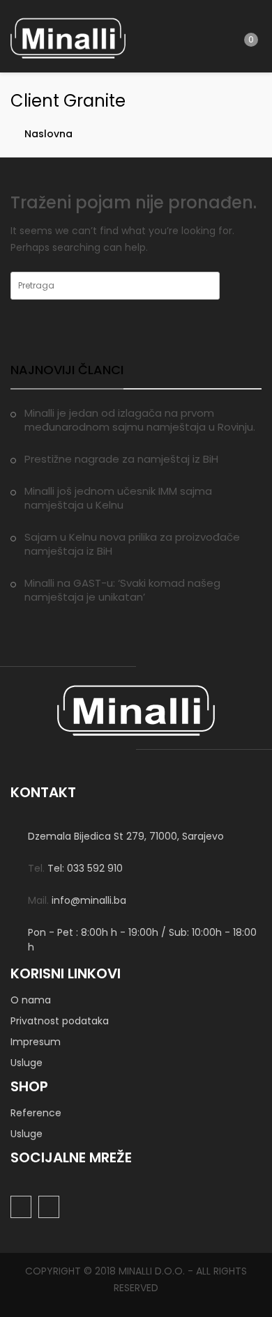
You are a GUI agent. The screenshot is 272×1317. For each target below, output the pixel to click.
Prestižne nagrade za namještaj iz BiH (121, 459)
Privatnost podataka (59, 1021)
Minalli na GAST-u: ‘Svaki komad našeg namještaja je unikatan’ (122, 590)
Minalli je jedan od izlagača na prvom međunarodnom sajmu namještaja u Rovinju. (139, 420)
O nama (30, 1000)
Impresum (35, 1042)
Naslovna (48, 134)
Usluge (26, 1063)
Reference (35, 1113)
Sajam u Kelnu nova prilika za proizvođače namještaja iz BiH (132, 544)
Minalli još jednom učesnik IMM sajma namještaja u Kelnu (118, 498)
